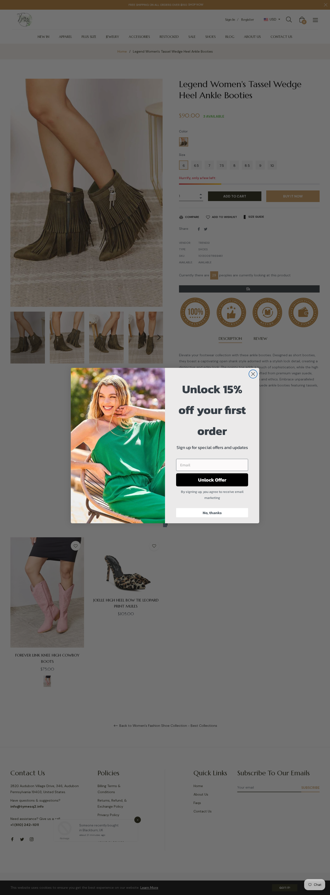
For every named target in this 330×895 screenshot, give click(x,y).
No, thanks (212, 513)
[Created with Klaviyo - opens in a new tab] (165, 525)
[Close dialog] (253, 374)
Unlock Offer (212, 479)
